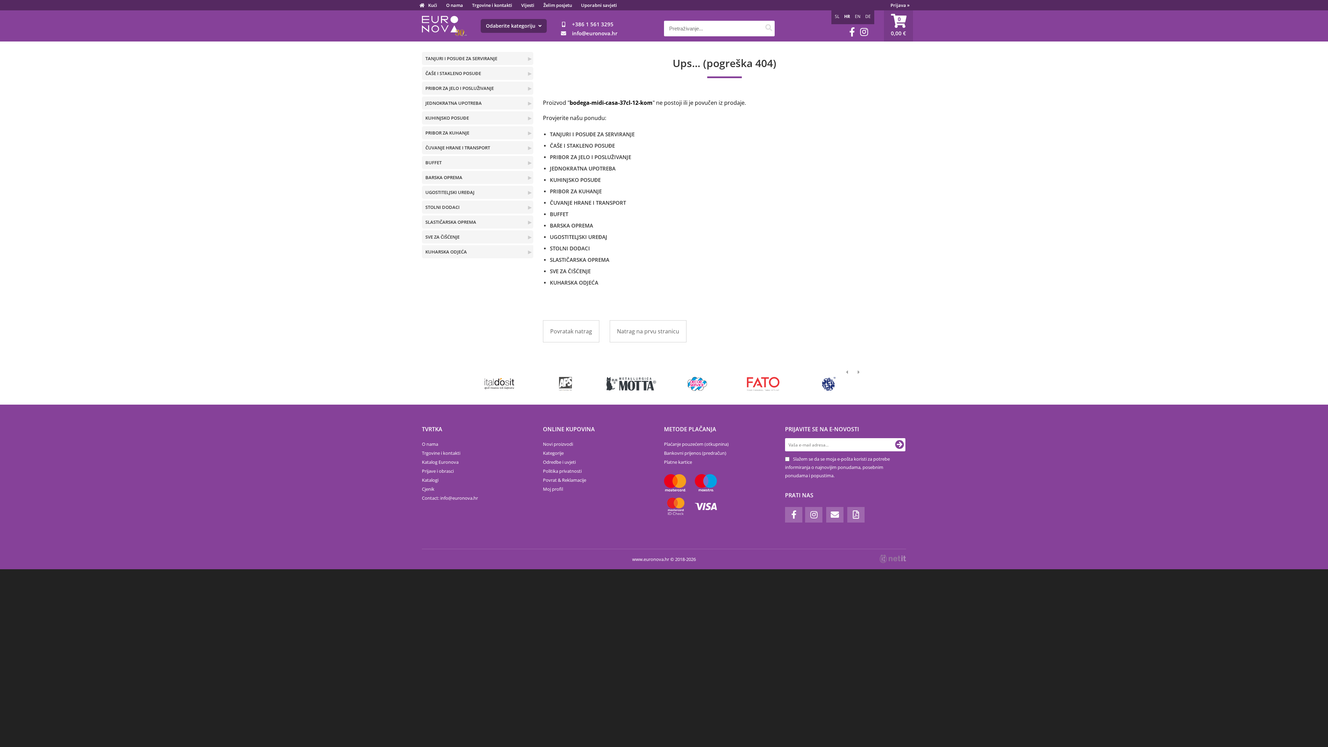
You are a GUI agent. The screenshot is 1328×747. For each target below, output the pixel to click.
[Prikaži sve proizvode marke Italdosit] (499, 384)
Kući (432, 5)
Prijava (900, 5)
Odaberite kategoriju (511, 25)
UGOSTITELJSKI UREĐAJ (449, 192)
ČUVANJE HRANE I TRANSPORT (457, 148)
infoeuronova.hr (594, 33)
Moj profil (553, 489)
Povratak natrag (571, 331)
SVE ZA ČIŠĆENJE (442, 237)
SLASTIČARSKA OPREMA (450, 222)
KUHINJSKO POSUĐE (447, 118)
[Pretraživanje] (768, 28)
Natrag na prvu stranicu (648, 331)
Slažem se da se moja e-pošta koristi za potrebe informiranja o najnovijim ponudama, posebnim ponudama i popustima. (837, 467)
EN (857, 16)
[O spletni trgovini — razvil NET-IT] (893, 559)
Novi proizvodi (558, 444)
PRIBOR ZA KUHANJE (447, 133)
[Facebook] (852, 32)
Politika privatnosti (562, 471)
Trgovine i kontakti (492, 5)
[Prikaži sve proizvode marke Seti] (829, 384)
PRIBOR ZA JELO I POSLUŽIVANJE (459, 88)
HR (847, 16)
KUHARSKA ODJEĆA (446, 252)
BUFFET (433, 162)
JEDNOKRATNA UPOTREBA (453, 103)
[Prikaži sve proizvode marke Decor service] (697, 384)
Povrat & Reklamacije (564, 480)
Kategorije (553, 453)
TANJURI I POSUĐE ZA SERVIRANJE (461, 58)
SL (837, 16)
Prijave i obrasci (438, 471)
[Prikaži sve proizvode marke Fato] (763, 384)
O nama (454, 5)
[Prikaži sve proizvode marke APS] (565, 384)
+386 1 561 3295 (593, 24)
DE (868, 16)
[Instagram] (864, 32)
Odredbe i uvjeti (559, 462)
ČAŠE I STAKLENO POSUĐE (453, 73)
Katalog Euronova (440, 462)
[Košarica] (898, 26)
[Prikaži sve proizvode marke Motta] (631, 384)
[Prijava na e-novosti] (899, 444)
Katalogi (430, 480)
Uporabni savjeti (599, 5)
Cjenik (428, 489)
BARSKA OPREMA (443, 177)
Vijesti (527, 5)
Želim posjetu (557, 5)
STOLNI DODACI (442, 207)
